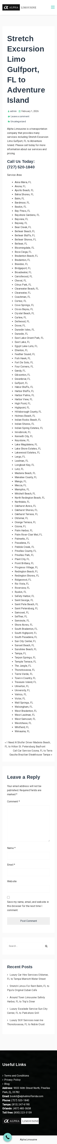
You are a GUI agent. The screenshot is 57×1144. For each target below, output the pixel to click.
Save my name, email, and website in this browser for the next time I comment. (28, 906)
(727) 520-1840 (20, 1100)
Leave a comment (20, 116)
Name (11, 848)
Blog (7, 1083)
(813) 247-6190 (21, 1104)
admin (13, 111)
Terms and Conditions (16, 1075)
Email (11, 864)
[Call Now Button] (7, 1137)
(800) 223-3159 (23, 1112)
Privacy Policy (12, 1079)
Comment (13, 801)
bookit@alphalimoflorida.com (26, 1096)
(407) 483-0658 (22, 1108)
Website (12, 881)
